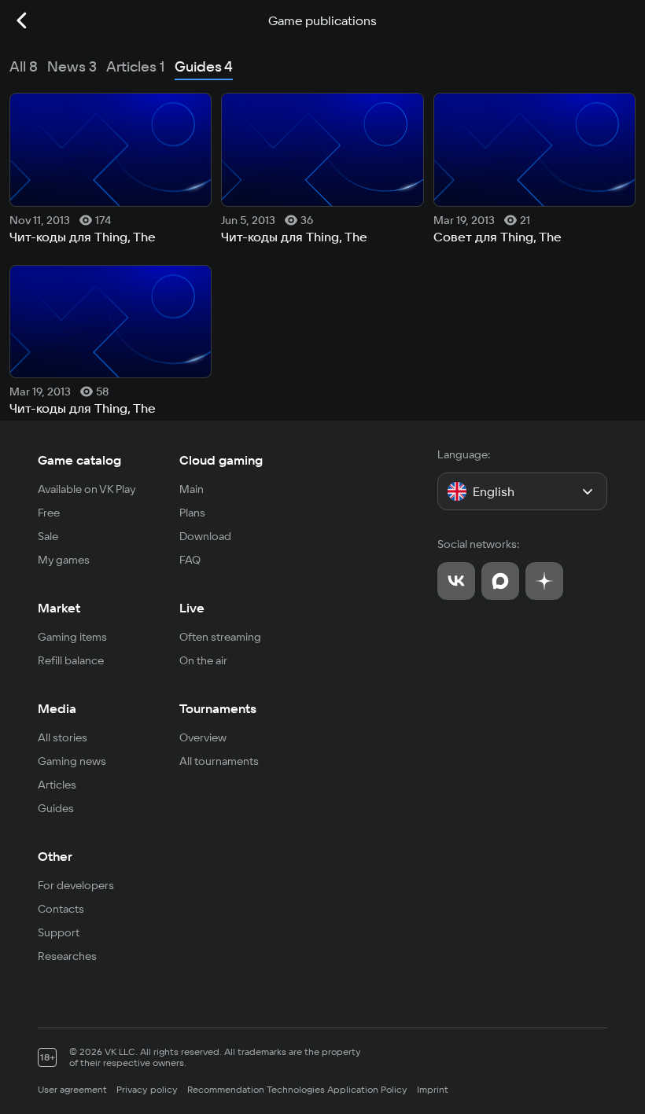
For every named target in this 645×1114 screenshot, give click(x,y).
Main (191, 489)
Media (57, 708)
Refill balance (71, 660)
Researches (67, 956)
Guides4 (204, 66)
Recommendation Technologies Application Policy (297, 1089)
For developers (76, 885)
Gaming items (72, 637)
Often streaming (220, 637)
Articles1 (135, 66)
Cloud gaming (221, 460)
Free (49, 513)
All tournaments (219, 761)
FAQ (190, 560)
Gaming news (72, 761)
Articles (57, 785)
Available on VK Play (87, 489)
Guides (56, 808)
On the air (203, 660)
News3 (72, 66)
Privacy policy (147, 1089)
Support (58, 932)
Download (205, 536)
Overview (203, 737)
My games (64, 560)
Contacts (61, 909)
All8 (23, 66)
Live (192, 608)
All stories (62, 737)
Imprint (432, 1089)
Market (59, 608)
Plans (192, 513)
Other (55, 856)
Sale (48, 536)
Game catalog (79, 460)
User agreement (72, 1089)
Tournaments (217, 708)
